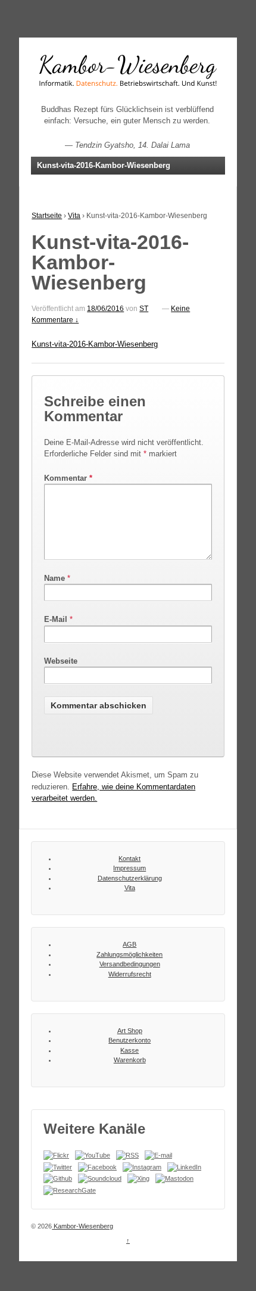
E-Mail (55, 619)
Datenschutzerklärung (130, 878)
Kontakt (129, 858)
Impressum (129, 868)
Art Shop (129, 1030)
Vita (74, 215)
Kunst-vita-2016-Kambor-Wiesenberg (95, 344)
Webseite (60, 661)
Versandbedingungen (129, 964)
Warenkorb (130, 1059)
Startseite (47, 215)
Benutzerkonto (129, 1040)
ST (143, 308)
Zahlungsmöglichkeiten (129, 954)
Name (54, 578)
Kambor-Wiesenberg (82, 1226)
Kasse (129, 1050)
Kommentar (68, 478)
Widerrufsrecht (129, 974)
